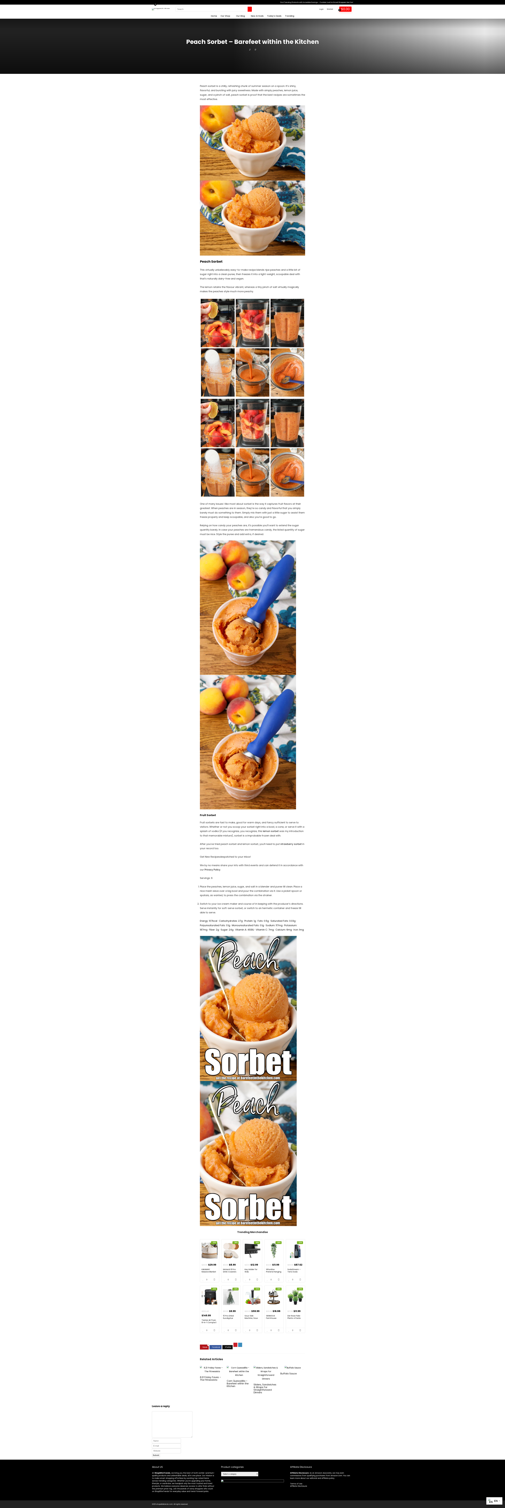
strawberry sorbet (291, 844)
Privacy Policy (212, 869)
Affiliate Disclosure (298, 1486)
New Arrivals (257, 15)
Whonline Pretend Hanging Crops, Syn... (273, 1271)
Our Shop (225, 15)
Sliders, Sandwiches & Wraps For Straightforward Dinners (265, 1388)
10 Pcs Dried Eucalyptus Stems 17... (228, 1318)
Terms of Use (296, 1483)
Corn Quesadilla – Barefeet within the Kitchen (238, 1383)
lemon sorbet (271, 831)
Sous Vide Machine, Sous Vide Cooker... (251, 1318)
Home (214, 15)
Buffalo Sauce (288, 1373)
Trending (289, 15)
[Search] (250, 9)
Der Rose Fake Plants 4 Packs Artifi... (294, 1318)
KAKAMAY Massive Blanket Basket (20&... (209, 1271)
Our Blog (240, 15)
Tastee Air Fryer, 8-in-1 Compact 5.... (209, 1322)
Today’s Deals (274, 15)
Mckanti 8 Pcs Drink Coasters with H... (229, 1271)
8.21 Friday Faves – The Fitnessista (210, 1378)
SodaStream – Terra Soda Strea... (294, 1271)
